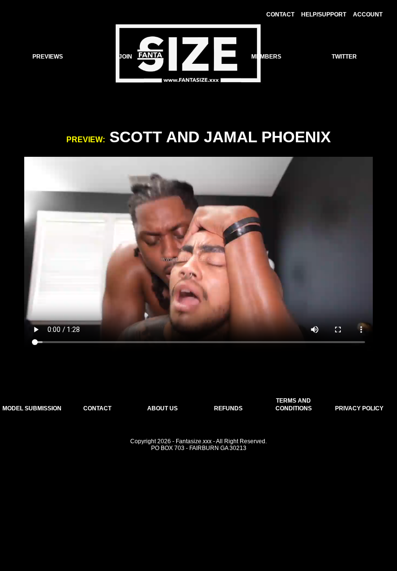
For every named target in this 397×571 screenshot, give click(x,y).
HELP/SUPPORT (323, 14)
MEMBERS (266, 56)
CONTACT (280, 14)
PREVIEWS (47, 56)
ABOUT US (162, 408)
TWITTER (344, 56)
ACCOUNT (367, 14)
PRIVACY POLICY (359, 408)
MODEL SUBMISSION (31, 408)
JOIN (125, 56)
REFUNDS (228, 408)
